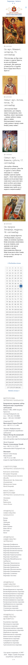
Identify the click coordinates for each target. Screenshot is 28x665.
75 (12, 299)
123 (12, 320)
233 (18, 367)
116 (10, 317)
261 (12, 380)
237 (12, 369)
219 (12, 361)
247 (7, 374)
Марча (5, 500)
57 (12, 291)
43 (7, 286)
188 (10, 348)
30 (21, 278)
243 (12, 372)
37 (7, 283)
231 (12, 367)
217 (7, 361)
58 (15, 291)
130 (15, 322)
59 (18, 291)
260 (10, 380)
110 (10, 315)
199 (7, 354)
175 (7, 343)
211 (7, 359)
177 (12, 343)
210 (21, 356)
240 (21, 369)
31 (7, 281)
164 (10, 338)
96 (21, 307)
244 (15, 372)
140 (10, 328)
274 (15, 385)
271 (7, 385)
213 (12, 359)
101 (18, 309)
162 (21, 335)
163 (7, 338)
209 (18, 356)
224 (10, 364)
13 (7, 273)
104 (10, 312)
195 (12, 351)
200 (10, 354)
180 (21, 343)
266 (10, 382)
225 (12, 364)
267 (12, 382)
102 (21, 309)
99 (12, 309)
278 (11, 387)
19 (7, 276)
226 (15, 364)
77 (18, 299)
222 (21, 361)
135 (12, 325)
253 (7, 377)
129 (12, 322)
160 (15, 335)
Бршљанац (7, 502)
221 (18, 361)
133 (7, 325)
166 (15, 338)
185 (18, 346)
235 (7, 369)
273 (12, 385)
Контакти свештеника (11, 472)
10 (15, 270)
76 (15, 299)
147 (12, 330)
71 (18, 296)
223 (7, 364)
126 (21, 320)
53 (18, 289)
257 (18, 377)
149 (18, 330)
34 (15, 281)
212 (10, 359)
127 (7, 322)
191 (18, 348)
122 (10, 320)
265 (7, 382)
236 (10, 369)
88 (15, 304)
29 (18, 278)
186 (21, 346)
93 (12, 307)
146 (10, 330)
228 (21, 364)
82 (15, 302)
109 (7, 315)
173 (18, 341)
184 (15, 346)
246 (21, 372)
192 (21, 348)
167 (18, 338)
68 (10, 296)
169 (7, 341)
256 (15, 377)
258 (21, 377)
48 (21, 286)
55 (7, 291)
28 (15, 278)
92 (10, 307)
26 (10, 278)
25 (7, 278)
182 (10, 346)
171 (12, 341)
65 (18, 294)
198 (21, 351)
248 (10, 374)
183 (12, 346)
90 (21, 304)
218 (10, 361)
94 (15, 307)
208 (15, 356)
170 (10, 341)
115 (7, 317)
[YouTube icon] (14, 3)
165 (12, 338)
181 (7, 346)
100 (15, 309)
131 (18, 322)
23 (18, 276)
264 (21, 380)
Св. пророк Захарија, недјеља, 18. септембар (13, 229)
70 (15, 296)
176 (10, 343)
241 (7, 372)
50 (10, 289)
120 (21, 317)
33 (12, 281)
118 (15, 317)
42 (21, 283)
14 (10, 273)
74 (10, 299)
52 (15, 289)
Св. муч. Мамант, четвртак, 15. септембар (12, 52)
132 (21, 322)
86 (10, 304)
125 (18, 320)
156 (21, 333)
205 (7, 356)
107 (18, 312)
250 (15, 374)
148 (15, 330)
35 (18, 281)
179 (18, 343)
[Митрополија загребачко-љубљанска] (14, 10)
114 (21, 315)
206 (10, 356)
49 (7, 289)
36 (21, 281)
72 (21, 296)
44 (10, 286)
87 (12, 304)
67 (7, 296)
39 (12, 283)
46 (15, 286)
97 (7, 309)
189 (12, 348)
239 (18, 369)
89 (18, 304)
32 (10, 281)
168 (21, 338)
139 (7, 328)
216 (21, 359)
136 (15, 325)
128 (10, 322)
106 (15, 312)
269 (18, 382)
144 (21, 328)
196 (15, 351)
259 (7, 380)
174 (21, 341)
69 (12, 296)
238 (15, 369)
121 (7, 320)
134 (10, 325)
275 (18, 385)
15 (12, 273)
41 (18, 283)
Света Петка (7, 504)
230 (10, 367)
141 (12, 328)
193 (7, 351)
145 (7, 330)
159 (12, 335)
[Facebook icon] (12, 3)
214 (15, 359)
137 (18, 325)
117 (12, 317)
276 (21, 385)
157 (7, 335)
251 (18, 374)
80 (10, 302)
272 (10, 385)
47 (18, 286)
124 (15, 320)
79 (7, 302)
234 (21, 367)
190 (15, 348)
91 (7, 307)
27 (12, 278)
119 (18, 317)
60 (21, 291)
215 (18, 359)
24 (21, 276)
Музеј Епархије (8, 486)
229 (7, 367)
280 (17, 387)
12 (21, 270)
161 (18, 335)
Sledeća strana (13, 391)
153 (12, 333)
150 (21, 330)
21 (12, 276)
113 (18, 315)
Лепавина (6, 498)
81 (12, 302)
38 (10, 283)
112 (15, 315)
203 (18, 354)
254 (10, 377)
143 (18, 328)
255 (12, 377)
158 (10, 335)
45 (12, 286)
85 (7, 304)
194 (10, 351)
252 (21, 374)
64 (15, 294)
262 (15, 380)
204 (21, 354)
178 (15, 343)
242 (10, 372)
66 (21, 294)
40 (15, 283)
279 (14, 387)
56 (10, 291)
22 (15, 276)
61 (7, 294)
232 (15, 367)
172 (15, 341)
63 (12, 294)
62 (10, 294)
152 (10, 333)
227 (18, 364)
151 (7, 333)
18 (21, 273)
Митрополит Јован (9, 484)
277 (8, 387)
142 (15, 328)
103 (7, 312)
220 (15, 361)
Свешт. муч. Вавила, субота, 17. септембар (13, 160)
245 (18, 372)
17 (18, 273)
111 (12, 315)
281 (19, 387)
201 (12, 354)
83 (18, 302)
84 (21, 302)
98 (10, 309)
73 (7, 299)
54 (21, 289)
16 (15, 273)
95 (18, 307)
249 (12, 374)
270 (21, 382)
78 (21, 299)
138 (21, 325)
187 (7, 348)
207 (12, 356)
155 (18, 333)
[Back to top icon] (25, 662)
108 (21, 312)
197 (18, 351)
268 (15, 382)
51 (12, 289)
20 (10, 276)
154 (15, 333)
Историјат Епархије (10, 474)
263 (18, 380)
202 (15, 354)
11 (18, 270)
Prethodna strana (15, 263)
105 (12, 312)
